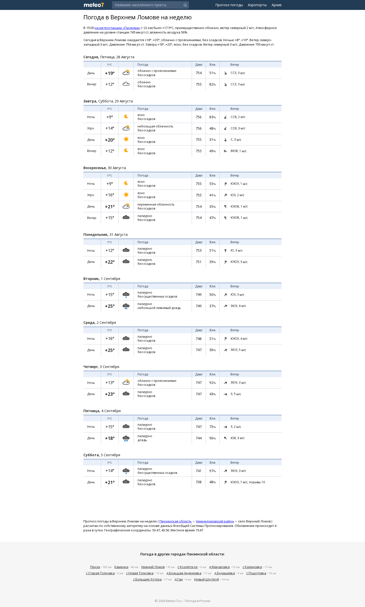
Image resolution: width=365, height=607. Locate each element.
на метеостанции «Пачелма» (117, 28)
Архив (277, 4)
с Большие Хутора (147, 579)
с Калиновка (252, 567)
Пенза (95, 567)
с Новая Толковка (139, 573)
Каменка (121, 567)
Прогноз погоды (229, 4)
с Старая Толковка (100, 573)
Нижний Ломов (153, 567)
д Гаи (179, 579)
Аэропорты (257, 4)
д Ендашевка (224, 573)
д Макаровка (219, 567)
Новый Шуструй (206, 579)
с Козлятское (188, 567)
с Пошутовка (256, 573)
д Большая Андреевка (183, 573)
